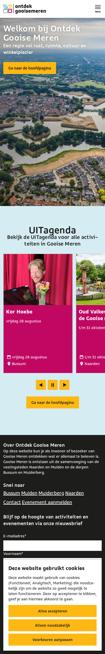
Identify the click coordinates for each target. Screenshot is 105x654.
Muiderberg (51, 493)
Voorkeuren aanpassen (52, 639)
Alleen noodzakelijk (52, 625)
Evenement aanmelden (47, 502)
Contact (12, 502)
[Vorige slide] (41, 385)
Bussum (11, 493)
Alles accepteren (52, 611)
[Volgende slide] (64, 385)
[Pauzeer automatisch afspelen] (53, 385)
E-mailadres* (14, 536)
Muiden (29, 493)
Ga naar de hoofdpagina (29, 68)
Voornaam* (13, 553)
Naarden (74, 493)
